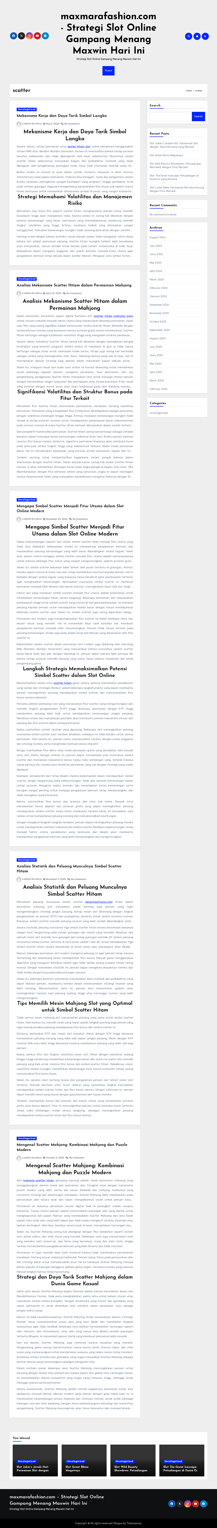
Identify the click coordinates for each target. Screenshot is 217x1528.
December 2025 (159, 304)
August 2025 (158, 338)
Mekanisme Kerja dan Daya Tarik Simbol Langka (62, 116)
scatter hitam (63, 683)
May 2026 (156, 262)
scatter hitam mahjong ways (113, 316)
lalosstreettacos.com (99, 901)
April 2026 (156, 271)
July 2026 (156, 245)
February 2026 (159, 287)
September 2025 (160, 330)
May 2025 (156, 363)
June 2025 (156, 355)
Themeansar (134, 1523)
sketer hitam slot (79, 146)
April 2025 (156, 372)
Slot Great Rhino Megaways (166, 155)
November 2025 (159, 313)
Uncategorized (26, 109)
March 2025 (157, 380)
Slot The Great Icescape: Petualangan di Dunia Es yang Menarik (180, 1470)
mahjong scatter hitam (38, 1180)
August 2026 (158, 237)
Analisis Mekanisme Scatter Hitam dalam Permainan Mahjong (74, 285)
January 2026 (158, 296)
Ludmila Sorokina (32, 123)
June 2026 (156, 254)
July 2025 (156, 346)
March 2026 (157, 279)
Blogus (118, 1523)
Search (155, 105)
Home (108, 70)
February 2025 (159, 388)
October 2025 (158, 321)
